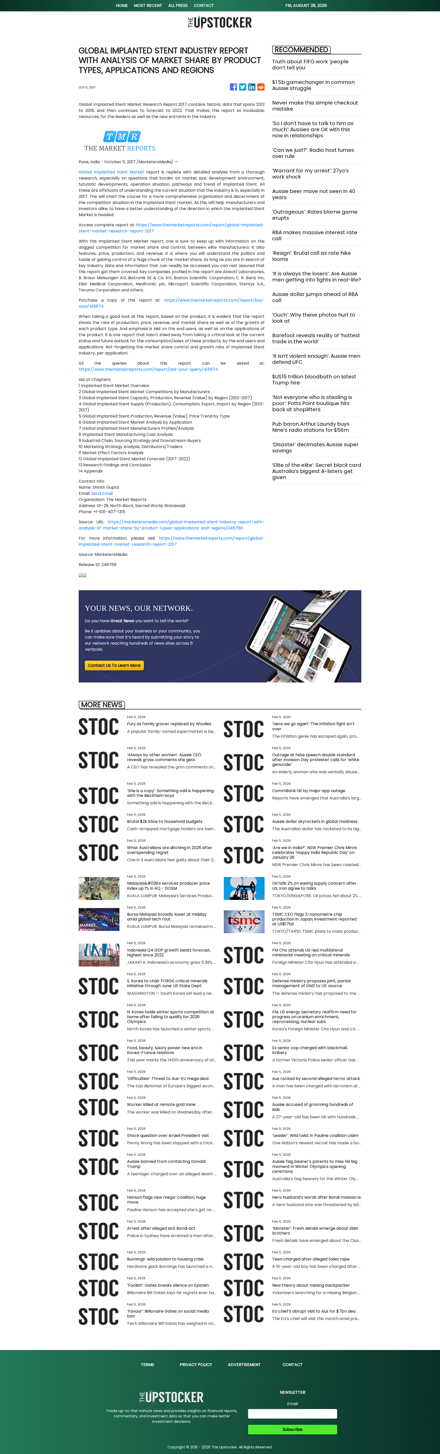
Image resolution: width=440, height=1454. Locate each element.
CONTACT (204, 5)
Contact (293, 1365)
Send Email (102, 493)
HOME (122, 5)
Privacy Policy (196, 1365)
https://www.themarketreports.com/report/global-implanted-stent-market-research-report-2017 (172, 541)
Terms (147, 1365)
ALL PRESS (178, 5)
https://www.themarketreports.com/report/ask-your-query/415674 (148, 369)
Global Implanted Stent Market (111, 172)
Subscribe (292, 1429)
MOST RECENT (148, 5)
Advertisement (244, 1365)
